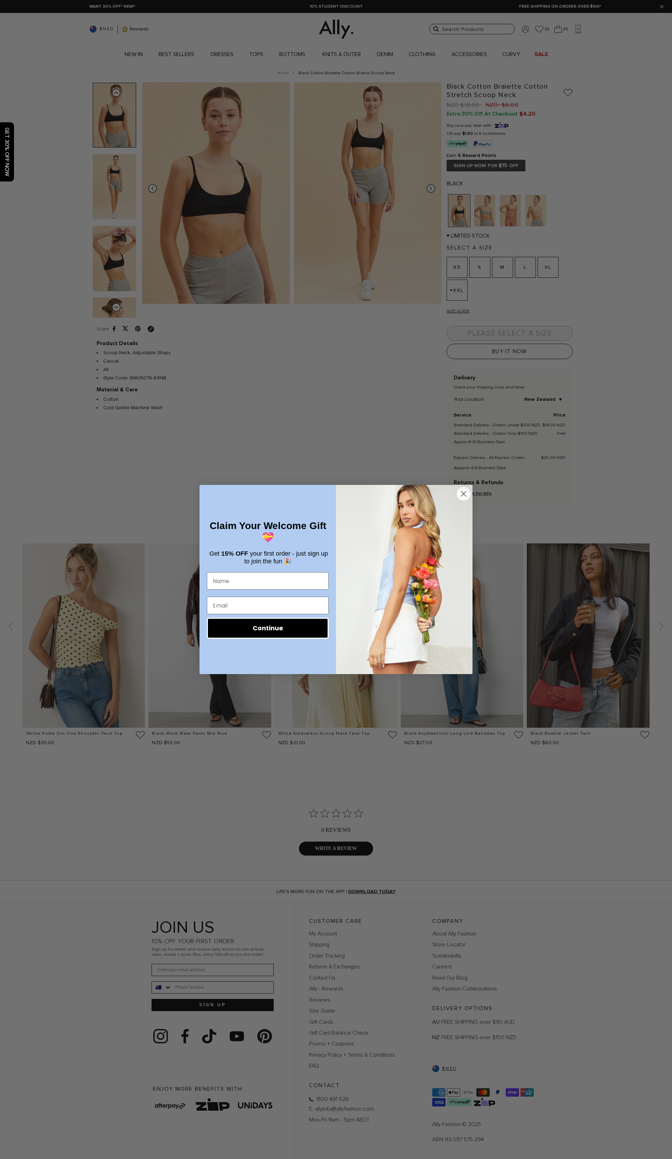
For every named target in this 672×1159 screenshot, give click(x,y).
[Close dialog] (463, 494)
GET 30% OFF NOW (7, 152)
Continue (268, 628)
